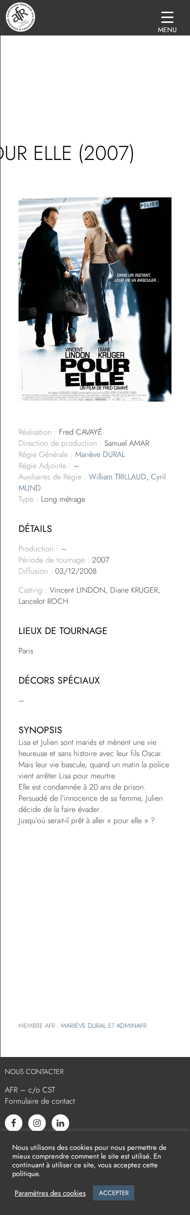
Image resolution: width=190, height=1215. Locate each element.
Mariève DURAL (100, 454)
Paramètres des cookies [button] (50, 1193)
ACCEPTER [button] (114, 1192)
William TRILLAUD (117, 476)
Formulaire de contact (40, 1101)
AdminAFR (131, 1025)
